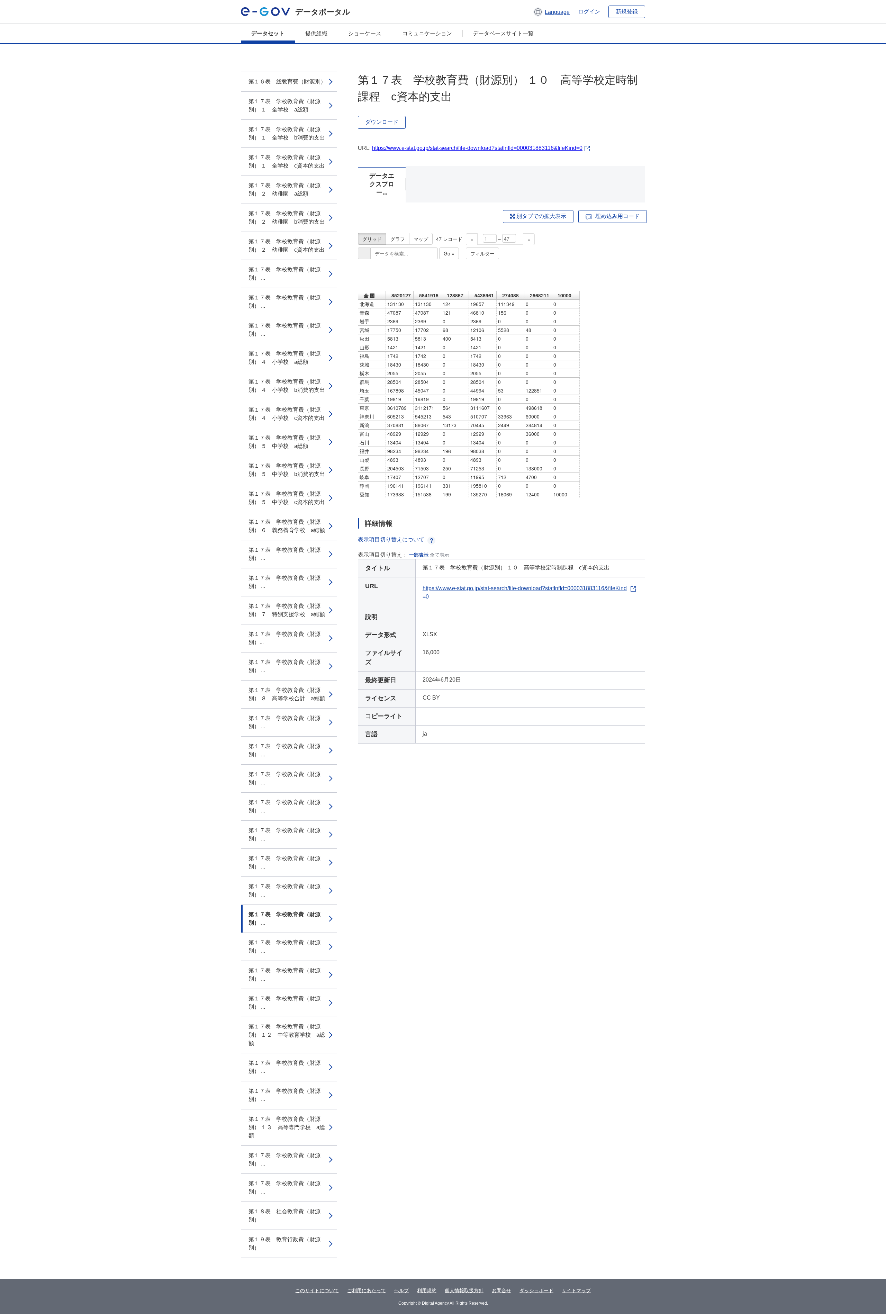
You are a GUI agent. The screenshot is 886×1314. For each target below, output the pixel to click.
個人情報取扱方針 (464, 1290)
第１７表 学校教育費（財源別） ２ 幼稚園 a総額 (284, 189)
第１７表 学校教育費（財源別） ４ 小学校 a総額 (284, 358)
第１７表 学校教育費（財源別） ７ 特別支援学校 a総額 (286, 610)
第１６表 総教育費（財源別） (287, 81)
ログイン (589, 12)
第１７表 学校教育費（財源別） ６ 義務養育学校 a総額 (286, 526)
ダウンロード (381, 122)
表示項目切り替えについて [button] (391, 539)
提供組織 (316, 33)
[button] (551, 11)
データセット (267, 33)
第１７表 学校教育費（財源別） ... (284, 274)
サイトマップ (576, 1290)
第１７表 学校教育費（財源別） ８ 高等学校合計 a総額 (286, 694)
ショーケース (364, 33)
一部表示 (418, 555)
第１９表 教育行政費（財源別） (284, 1243)
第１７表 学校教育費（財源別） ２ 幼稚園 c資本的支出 (286, 245)
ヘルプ (401, 1290)
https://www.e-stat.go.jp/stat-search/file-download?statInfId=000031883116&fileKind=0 (477, 148)
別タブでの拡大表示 (540, 216)
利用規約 (426, 1290)
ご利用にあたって (366, 1290)
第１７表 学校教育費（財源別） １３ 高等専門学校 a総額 (286, 1127)
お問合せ (501, 1290)
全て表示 (439, 555)
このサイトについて (317, 1290)
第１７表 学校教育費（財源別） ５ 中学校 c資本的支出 (286, 498)
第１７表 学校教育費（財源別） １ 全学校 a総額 (284, 105)
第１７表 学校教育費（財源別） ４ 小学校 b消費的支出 (286, 386)
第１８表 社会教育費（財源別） (284, 1215)
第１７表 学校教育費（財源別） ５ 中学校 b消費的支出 (286, 470)
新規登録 (627, 12)
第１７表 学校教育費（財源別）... (284, 638)
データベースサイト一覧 (503, 33)
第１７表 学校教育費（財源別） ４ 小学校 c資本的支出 (286, 414)
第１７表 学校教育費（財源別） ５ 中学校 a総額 (284, 442)
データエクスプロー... (381, 184)
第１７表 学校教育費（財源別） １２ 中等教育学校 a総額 (286, 1035)
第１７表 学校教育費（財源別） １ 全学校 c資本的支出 (286, 161)
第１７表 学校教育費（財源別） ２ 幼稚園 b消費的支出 (286, 217)
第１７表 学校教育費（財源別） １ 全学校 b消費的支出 (286, 133)
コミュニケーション (427, 33)
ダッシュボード (536, 1290)
